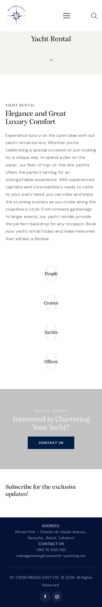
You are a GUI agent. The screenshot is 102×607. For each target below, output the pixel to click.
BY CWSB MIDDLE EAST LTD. (35, 577)
